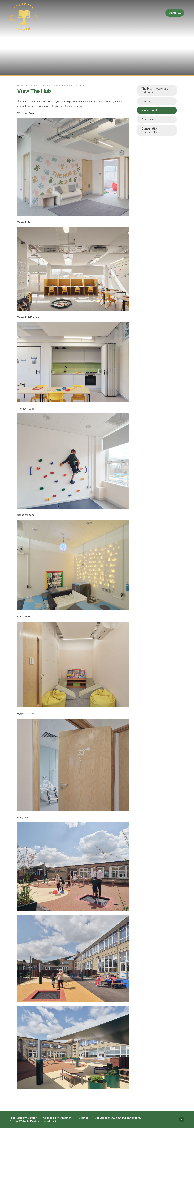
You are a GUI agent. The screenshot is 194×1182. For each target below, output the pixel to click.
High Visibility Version (23, 1117)
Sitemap (83, 1117)
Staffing (146, 101)
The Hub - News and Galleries (154, 90)
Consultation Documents (149, 130)
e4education (51, 1121)
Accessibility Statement (57, 1117)
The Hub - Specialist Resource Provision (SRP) (55, 85)
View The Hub (150, 110)
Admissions (149, 119)
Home (20, 85)
